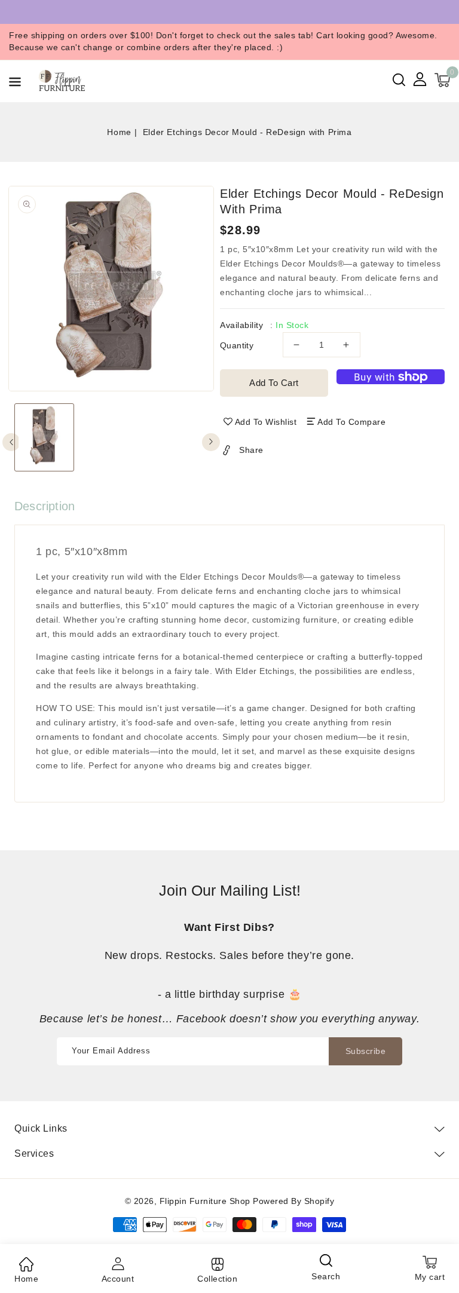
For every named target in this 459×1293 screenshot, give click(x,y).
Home (119, 132)
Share (251, 450)
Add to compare (351, 422)
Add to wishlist (266, 422)
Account (118, 1278)
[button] (15, 84)
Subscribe (365, 1051)
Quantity (236, 345)
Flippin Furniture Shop (205, 1201)
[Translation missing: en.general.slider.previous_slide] (11, 442)
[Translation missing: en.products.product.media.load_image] (44, 437)
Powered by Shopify (293, 1201)
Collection (217, 1278)
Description (44, 506)
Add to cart (274, 383)
